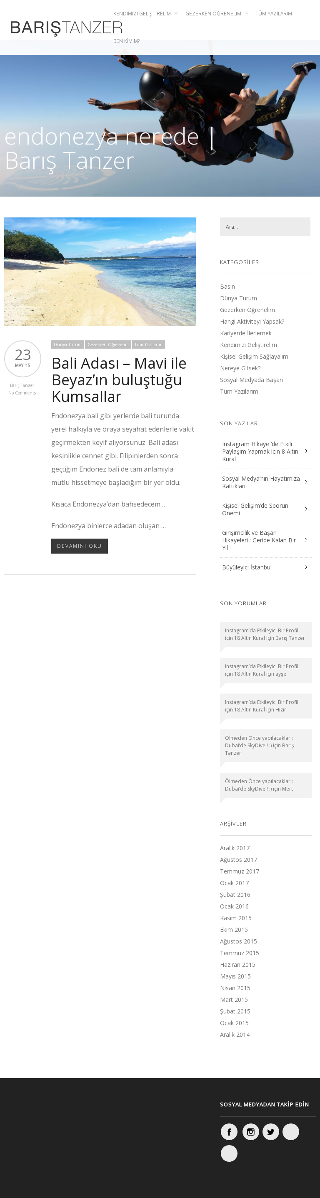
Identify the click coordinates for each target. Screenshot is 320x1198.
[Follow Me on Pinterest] (229, 1153)
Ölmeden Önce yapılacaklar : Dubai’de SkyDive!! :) (259, 741)
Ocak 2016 (234, 906)
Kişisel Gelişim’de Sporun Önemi (255, 509)
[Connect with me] (290, 1131)
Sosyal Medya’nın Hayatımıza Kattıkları (261, 482)
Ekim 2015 (234, 929)
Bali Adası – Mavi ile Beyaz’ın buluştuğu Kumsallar (119, 380)
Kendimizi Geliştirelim (142, 13)
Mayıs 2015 (235, 976)
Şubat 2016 (235, 894)
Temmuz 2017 (239, 871)
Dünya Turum (68, 344)
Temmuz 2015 (239, 953)
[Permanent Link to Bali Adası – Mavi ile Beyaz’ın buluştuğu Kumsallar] (100, 323)
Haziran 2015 (237, 964)
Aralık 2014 (235, 1034)
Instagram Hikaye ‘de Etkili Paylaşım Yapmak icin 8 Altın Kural (260, 451)
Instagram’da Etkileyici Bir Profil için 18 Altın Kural (261, 634)
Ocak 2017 (234, 883)
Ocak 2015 (234, 1023)
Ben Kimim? (126, 41)
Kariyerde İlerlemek (246, 333)
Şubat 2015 (235, 1011)
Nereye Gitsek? (240, 368)
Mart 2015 (234, 999)
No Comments (22, 393)
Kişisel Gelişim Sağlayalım (254, 356)
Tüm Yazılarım (273, 13)
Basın (227, 286)
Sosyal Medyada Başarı (251, 380)
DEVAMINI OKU (79, 545)
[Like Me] (229, 1131)
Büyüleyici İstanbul (247, 567)
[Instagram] (250, 1131)
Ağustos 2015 (238, 941)
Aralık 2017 (235, 848)
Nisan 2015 (235, 988)
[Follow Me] (270, 1131)
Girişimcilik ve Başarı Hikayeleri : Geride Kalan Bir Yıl (259, 540)
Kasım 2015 (236, 918)
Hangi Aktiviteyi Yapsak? (252, 321)
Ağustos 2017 (238, 860)
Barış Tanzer (22, 385)
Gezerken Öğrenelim (213, 13)
